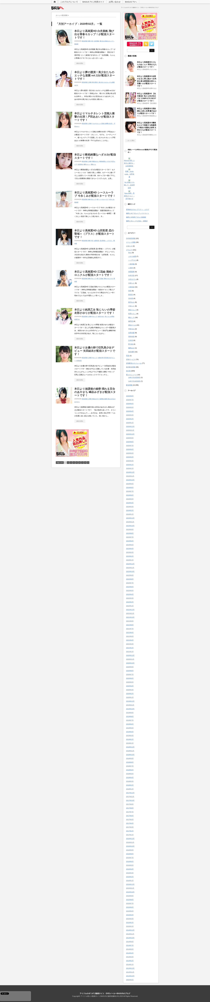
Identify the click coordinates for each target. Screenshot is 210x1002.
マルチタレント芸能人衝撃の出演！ (102, 123)
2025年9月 (130, 438)
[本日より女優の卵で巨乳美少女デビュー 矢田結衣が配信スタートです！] (64, 363)
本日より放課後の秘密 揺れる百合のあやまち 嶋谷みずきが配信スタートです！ (95, 392)
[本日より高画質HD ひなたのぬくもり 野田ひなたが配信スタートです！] (130, 71)
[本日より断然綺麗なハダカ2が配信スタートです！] (64, 170)
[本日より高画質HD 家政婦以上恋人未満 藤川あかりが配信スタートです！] (130, 117)
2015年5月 (130, 911)
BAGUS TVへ (131, 2)
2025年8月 (130, 442)
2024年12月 (130, 472)
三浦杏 (130, 268)
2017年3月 (130, 827)
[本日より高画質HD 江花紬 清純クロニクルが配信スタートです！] (64, 287)
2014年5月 (130, 949)
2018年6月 (130, 770)
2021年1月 (130, 651)
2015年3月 (130, 919)
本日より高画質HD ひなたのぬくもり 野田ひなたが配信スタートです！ (147, 64)
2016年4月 (130, 869)
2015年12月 (130, 884)
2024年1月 (130, 514)
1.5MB (90, 82)
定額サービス (130, 359)
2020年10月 (130, 663)
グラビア (129, 250)
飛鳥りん (93, 164)
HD (92, 41)
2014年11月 (130, 934)
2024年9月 (130, 484)
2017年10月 (130, 800)
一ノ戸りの (132, 260)
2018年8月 (130, 762)
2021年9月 (130, 621)
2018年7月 (130, 766)
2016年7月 (130, 858)
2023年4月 (130, 548)
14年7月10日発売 (134, 377)
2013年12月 (130, 968)
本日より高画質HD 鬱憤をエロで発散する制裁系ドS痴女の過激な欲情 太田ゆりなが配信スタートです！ (146, 127)
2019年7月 (130, 720)
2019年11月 (130, 705)
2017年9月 (130, 804)
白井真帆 (96, 41)
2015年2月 (130, 922)
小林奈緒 (131, 287)
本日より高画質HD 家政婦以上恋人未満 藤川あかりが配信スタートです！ (147, 111)
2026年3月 (130, 415)
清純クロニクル (108, 278)
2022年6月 (130, 587)
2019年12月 (130, 701)
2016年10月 (130, 846)
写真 (127, 355)
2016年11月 (130, 842)
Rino (129, 252)
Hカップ (94, 357)
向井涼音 (131, 275)
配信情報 (84, 41)
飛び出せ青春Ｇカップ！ (107, 41)
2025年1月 (130, 468)
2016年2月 (130, 877)
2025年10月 (130, 434)
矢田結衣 (79, 360)
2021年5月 (130, 636)
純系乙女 (77, 319)
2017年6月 (130, 816)
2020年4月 (130, 686)
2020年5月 (130, 682)
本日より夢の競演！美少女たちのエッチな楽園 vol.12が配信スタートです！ (94, 75)
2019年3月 (130, 735)
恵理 (129, 291)
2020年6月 (130, 678)
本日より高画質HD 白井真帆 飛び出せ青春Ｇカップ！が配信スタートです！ (94, 34)
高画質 (76, 44)
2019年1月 (130, 743)
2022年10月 (130, 571)
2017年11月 (130, 796)
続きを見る (80, 63)
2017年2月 (130, 831)
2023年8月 (130, 533)
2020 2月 (105, 991)
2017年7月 (130, 812)
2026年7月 (130, 400)
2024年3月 (130, 506)
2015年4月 (130, 915)
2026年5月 (130, 407)
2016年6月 (130, 861)
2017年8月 (130, 808)
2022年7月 (130, 583)
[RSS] (146, 46)
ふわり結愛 (132, 256)
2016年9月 (130, 850)
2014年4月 (130, 953)
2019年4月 (130, 732)
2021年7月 (130, 629)
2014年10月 (130, 938)
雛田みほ (131, 348)
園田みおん (95, 161)
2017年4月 (130, 823)
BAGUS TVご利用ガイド (93, 2)
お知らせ (129, 246)
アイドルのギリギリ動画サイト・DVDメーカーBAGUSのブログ (105, 993)
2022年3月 (130, 598)
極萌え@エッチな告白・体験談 (137, 221)
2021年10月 (130, 617)
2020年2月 (130, 693)
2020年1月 (130, 697)
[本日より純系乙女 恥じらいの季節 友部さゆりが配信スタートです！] (64, 325)
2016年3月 (130, 873)
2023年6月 (130, 541)
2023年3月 (130, 552)
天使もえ (131, 283)
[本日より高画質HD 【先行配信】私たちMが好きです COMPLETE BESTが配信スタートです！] (130, 102)
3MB (89, 41)
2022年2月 (130, 602)
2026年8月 (130, 396)
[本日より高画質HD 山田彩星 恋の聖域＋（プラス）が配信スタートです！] (64, 246)
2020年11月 (130, 659)
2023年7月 (130, 537)
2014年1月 (130, 964)
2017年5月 (130, 819)
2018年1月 (130, 789)
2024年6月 (130, 495)
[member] (135, 46)
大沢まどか (132, 279)
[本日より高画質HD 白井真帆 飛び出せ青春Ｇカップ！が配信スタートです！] (64, 47)
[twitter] (151, 46)
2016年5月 (130, 865)
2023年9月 (130, 529)
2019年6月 (130, 724)
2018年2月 (130, 785)
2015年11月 (130, 888)
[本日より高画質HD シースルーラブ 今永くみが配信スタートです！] (64, 208)
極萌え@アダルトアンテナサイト (137, 213)
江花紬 (101, 278)
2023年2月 (130, 556)
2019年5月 (130, 728)
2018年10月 (130, 755)
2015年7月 (130, 903)
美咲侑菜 (131, 336)
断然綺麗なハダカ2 (105, 161)
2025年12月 (130, 426)
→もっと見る (130, 140)
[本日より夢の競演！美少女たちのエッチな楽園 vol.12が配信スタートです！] (64, 88)
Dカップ (94, 316)
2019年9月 (130, 713)
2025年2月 (130, 465)
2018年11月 (130, 751)
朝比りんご (132, 310)
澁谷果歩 (80, 164)
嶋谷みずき (95, 399)
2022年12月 (130, 564)
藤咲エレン (87, 164)
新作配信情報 (130, 367)
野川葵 (130, 344)
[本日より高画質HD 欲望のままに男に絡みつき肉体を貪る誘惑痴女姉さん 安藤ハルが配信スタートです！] (130, 85)
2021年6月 (130, 632)
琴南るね (131, 329)
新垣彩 (130, 294)
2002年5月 (130, 980)
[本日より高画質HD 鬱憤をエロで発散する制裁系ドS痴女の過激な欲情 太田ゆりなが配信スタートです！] (130, 131)
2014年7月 (130, 945)
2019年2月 (130, 739)
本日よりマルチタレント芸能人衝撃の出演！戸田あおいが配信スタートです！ (94, 116)
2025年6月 (130, 449)
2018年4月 (130, 777)
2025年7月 (130, 445)
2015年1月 (130, 926)
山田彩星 (96, 240)
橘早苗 (130, 321)
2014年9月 (130, 941)
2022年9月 (130, 575)
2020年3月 (130, 690)
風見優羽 (131, 352)
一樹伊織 (131, 264)
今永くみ (111, 199)
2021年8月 (130, 625)
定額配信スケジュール (133, 363)
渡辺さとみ (132, 325)
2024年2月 (130, 510)
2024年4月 (130, 503)
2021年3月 (130, 644)
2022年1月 (130, 606)
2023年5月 (130, 545)
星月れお (131, 302)
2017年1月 (130, 835)
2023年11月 (130, 522)
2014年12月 (130, 930)
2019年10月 (130, 709)
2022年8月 (130, 579)
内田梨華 (131, 272)
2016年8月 (130, 854)
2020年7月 (130, 674)
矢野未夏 (131, 333)
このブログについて (69, 2)
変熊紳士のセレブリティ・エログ (137, 209)
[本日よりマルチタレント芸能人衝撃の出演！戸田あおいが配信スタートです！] (64, 129)
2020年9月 (130, 667)
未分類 (128, 371)
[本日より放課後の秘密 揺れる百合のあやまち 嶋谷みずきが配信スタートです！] (64, 405)
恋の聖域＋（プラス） (106, 240)
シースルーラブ (103, 199)
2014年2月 (130, 961)
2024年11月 (130, 476)
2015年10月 (130, 892)
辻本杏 (130, 340)
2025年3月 (130, 461)
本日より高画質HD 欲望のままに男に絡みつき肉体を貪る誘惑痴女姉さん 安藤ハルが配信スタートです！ (146, 81)
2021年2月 (130, 648)
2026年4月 (130, 411)
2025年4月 (130, 457)
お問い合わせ (115, 2)
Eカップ (93, 199)
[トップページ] (55, 2)
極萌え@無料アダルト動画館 (136, 217)
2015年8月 (130, 900)
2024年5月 (130, 499)
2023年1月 (130, 560)
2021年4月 (130, 640)
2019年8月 (130, 716)
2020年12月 (130, 655)
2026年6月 (130, 403)
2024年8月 (130, 487)
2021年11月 (130, 613)
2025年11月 (130, 430)
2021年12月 (130, 610)
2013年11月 (130, 972)
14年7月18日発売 (134, 381)
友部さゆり (101, 316)
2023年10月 (130, 526)
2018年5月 (130, 774)
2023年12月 (130, 518)
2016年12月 (130, 838)
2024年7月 (130, 491)
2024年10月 (130, 480)
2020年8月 (130, 671)
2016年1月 (130, 880)
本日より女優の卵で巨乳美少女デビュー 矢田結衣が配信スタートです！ (94, 351)
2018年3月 (130, 781)
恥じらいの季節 (109, 316)
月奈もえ (131, 306)
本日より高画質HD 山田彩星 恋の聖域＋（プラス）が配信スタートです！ (94, 233)
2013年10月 (130, 976)
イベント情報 (130, 242)
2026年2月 (130, 419)
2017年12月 (130, 793)
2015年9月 (130, 896)
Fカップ (93, 278)
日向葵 (130, 298)
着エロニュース (131, 375)
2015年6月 (130, 907)
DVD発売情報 (130, 238)
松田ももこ (132, 314)
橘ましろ (131, 317)
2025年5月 (130, 453)
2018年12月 (130, 747)
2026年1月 (130, 423)
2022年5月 (130, 590)
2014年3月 (130, 957)
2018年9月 (130, 758)
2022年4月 (130, 594)
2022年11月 (130, 568)
